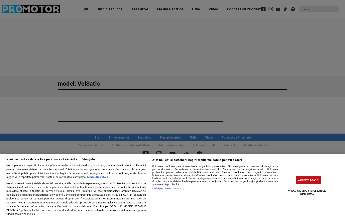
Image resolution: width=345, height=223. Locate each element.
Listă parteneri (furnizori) (168, 188)
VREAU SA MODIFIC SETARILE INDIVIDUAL (307, 192)
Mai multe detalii (97, 176)
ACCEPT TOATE (308, 179)
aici (127, 198)
